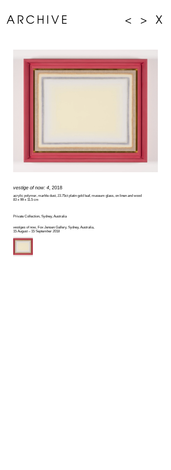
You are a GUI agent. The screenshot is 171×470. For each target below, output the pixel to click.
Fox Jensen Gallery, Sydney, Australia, (53, 227)
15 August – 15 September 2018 (36, 231)
